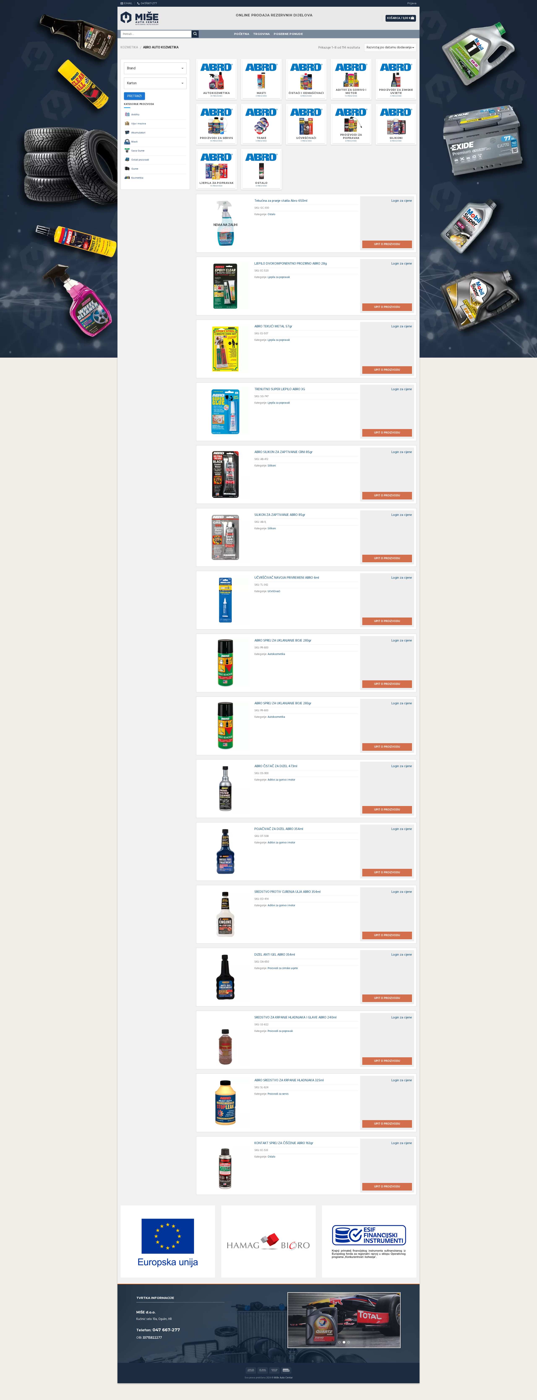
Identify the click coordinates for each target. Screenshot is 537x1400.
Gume (134, 169)
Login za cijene (401, 201)
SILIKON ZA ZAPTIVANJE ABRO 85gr (279, 515)
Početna (241, 34)
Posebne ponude (288, 34)
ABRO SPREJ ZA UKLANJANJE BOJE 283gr (282, 640)
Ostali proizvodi (140, 160)
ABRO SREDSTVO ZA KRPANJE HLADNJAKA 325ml (289, 1080)
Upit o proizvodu (387, 244)
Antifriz (135, 115)
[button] (155, 68)
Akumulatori (138, 133)
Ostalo (271, 214)
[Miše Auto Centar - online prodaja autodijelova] (144, 18)
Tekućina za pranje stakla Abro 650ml (280, 201)
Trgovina (261, 34)
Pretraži (134, 96)
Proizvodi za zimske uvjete (283, 968)
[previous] (295, 1320)
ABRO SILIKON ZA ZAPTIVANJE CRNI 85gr (283, 452)
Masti (134, 142)
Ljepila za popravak (279, 277)
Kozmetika (129, 47)
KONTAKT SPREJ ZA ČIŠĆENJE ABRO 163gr (283, 1143)
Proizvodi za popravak (280, 1031)
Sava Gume (138, 151)
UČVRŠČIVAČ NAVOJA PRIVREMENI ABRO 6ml (286, 578)
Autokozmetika (276, 654)
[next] (392, 1320)
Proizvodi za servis (278, 1094)
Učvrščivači (274, 591)
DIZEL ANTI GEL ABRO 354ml (274, 954)
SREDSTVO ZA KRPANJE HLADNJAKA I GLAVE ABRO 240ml (295, 1017)
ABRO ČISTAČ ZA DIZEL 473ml (275, 766)
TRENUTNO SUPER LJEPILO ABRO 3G (279, 389)
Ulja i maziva (138, 124)
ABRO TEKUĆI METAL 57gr (273, 326)
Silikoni (272, 466)
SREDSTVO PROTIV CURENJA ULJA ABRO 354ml (287, 892)
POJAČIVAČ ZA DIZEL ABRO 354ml (278, 829)
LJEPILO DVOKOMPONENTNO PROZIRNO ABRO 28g (290, 263)
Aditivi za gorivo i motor (281, 780)
